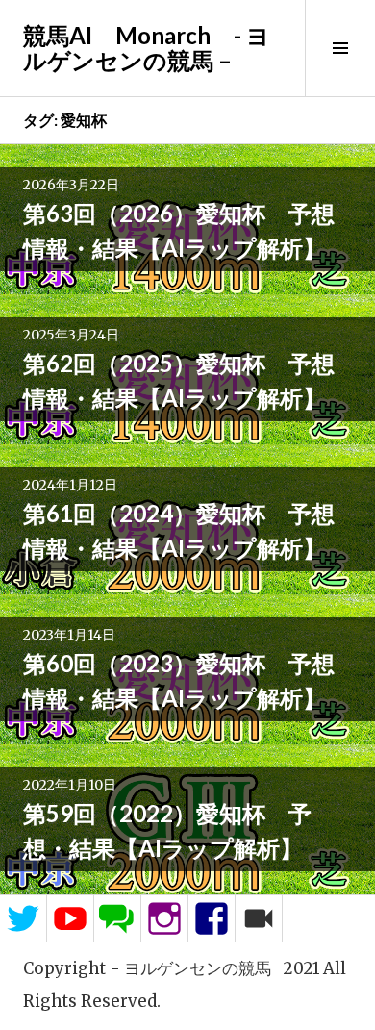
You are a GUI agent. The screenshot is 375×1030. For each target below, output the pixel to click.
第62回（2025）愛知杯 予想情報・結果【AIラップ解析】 (179, 380)
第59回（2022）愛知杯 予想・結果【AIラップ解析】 (167, 830)
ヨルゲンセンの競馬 (197, 968)
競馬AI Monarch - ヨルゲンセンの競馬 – (146, 47)
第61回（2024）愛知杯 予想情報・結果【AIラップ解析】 (179, 530)
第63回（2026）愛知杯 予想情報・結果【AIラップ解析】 (179, 230)
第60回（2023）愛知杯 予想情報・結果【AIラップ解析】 (179, 680)
